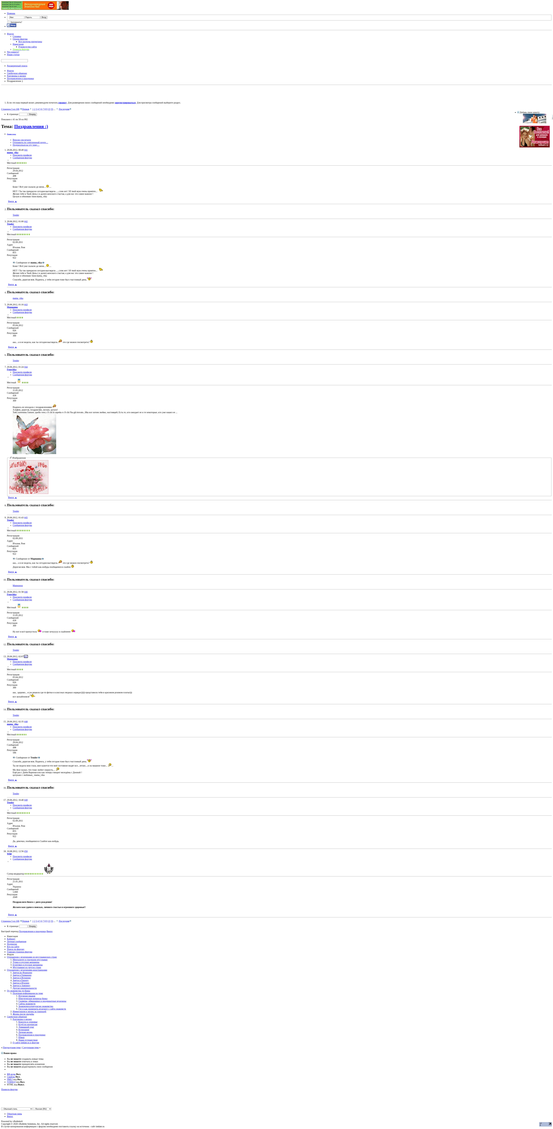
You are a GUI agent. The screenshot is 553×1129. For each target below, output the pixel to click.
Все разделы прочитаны (30, 41)
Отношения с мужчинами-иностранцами (27, 970)
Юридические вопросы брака (32, 998)
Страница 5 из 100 (10, 109)
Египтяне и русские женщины (28, 965)
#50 (26, 851)
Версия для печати (22, 140)
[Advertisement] (53, 92)
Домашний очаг (26, 1027)
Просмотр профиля (22, 155)
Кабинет (11, 939)
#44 (26, 367)
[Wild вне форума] (49, 874)
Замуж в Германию (22, 975)
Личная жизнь (25, 1032)
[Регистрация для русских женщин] (534, 146)
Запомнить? (16, 22)
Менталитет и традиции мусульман (30, 959)
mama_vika (18, 298)
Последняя (64, 109)
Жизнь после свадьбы (23, 1014)
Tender (16, 215)
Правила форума (9, 1089)
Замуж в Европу (21, 980)
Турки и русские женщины (26, 962)
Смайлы (11, 1077)
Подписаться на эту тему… (26, 145)
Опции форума (20, 39)
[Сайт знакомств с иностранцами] (534, 122)
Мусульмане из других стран (27, 967)
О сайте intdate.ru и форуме (26, 1042)
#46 (26, 592)
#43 (26, 304)
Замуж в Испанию (22, 978)
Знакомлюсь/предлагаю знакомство (35, 1006)
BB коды (11, 1074)
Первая (25, 109)
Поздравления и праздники (31, 1035)
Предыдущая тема (12, 1047)
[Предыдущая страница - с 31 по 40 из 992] (31, 109)
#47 (26, 656)
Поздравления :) (31, 126)
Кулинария (23, 1029)
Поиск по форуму (15, 949)
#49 (26, 800)
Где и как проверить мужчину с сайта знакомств (42, 1009)
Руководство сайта (27, 47)
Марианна (18, 585)
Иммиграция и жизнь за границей (29, 1011)
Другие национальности (25, 988)
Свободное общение (17, 1016)
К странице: (13, 114)
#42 (26, 221)
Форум (10, 34)
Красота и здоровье (27, 1022)
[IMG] (10, 1079)
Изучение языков (26, 996)
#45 (26, 517)
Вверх (12, 201)
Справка (17, 36)
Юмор (21, 1037)
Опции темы (11, 134)
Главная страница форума (19, 952)
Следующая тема (30, 1047)
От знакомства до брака (18, 991)
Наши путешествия (27, 1040)
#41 (26, 150)
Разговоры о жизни (22, 1019)
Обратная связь (14, 1114)
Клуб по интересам (27, 1024)
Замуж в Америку (21, 985)
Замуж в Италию (21, 983)
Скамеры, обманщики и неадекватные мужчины (42, 1001)
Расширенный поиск (17, 66)
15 (49, 109)
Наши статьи (13, 54)
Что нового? (13, 52)
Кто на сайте (13, 946)
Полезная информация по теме (28, 993)
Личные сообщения (16, 941)
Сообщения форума (22, 157)
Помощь (11, 13)
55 (52, 109)
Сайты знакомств (26, 1003)
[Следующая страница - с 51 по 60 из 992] (57, 109)
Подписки (12, 944)
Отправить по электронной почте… (30, 142)
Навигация (18, 44)
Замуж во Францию (22, 972)
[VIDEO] (11, 1082)
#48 (26, 721)
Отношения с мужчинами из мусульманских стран (32, 957)
